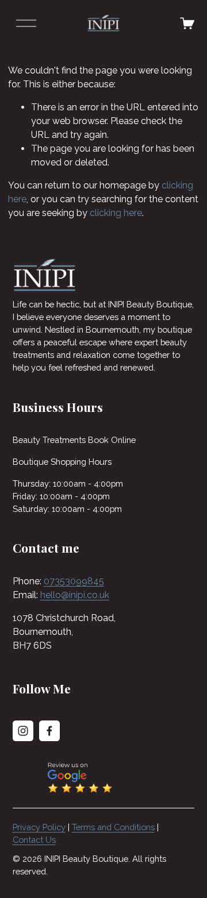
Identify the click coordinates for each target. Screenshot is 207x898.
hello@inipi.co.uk (74, 594)
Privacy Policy (39, 827)
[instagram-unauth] (23, 730)
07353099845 (74, 581)
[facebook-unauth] (49, 730)
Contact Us (34, 840)
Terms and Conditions (113, 827)
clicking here (116, 212)
